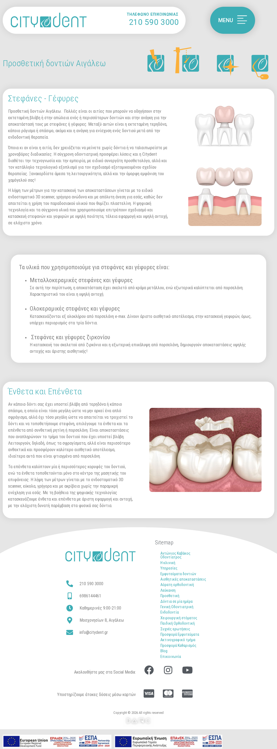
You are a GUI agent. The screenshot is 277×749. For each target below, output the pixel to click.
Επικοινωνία (170, 656)
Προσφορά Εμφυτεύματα (179, 634)
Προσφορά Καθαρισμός (178, 645)
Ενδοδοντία (169, 612)
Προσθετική (169, 596)
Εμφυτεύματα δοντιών (178, 574)
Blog (163, 651)
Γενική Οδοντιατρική (176, 607)
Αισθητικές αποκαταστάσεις (183, 579)
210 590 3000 (154, 22)
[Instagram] (168, 669)
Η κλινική (167, 563)
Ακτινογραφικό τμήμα (177, 640)
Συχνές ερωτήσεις (175, 629)
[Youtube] (187, 669)
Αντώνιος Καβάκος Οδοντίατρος (175, 555)
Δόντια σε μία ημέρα (176, 601)
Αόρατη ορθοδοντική (177, 584)
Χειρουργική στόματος (178, 618)
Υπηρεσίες (168, 568)
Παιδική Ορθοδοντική (177, 623)
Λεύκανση (168, 590)
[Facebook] (148, 669)
